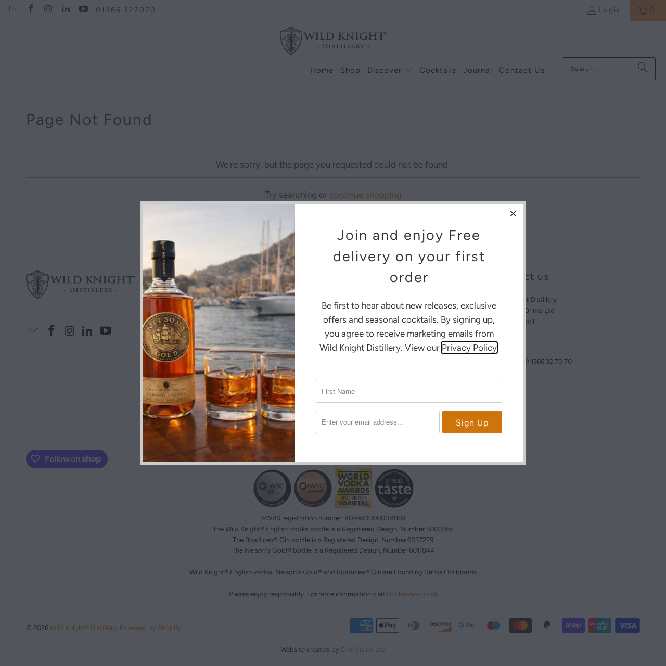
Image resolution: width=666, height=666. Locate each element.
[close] (513, 213)
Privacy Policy (469, 347)
